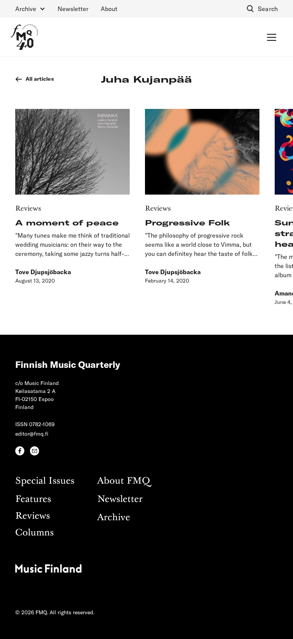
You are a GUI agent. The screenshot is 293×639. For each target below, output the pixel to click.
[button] (30, 8)
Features (33, 499)
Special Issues (44, 481)
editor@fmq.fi (31, 433)
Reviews (32, 516)
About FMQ (123, 481)
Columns (34, 532)
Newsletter (73, 8)
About (109, 8)
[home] (24, 37)
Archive (113, 517)
